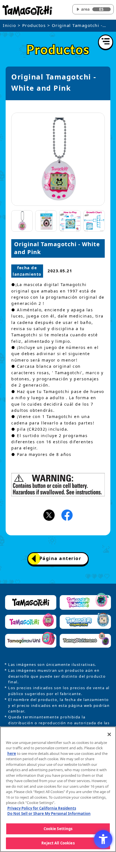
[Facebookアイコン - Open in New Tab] (67, 514)
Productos (34, 25)
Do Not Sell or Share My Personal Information (49, 813)
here (11, 753)
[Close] (109, 734)
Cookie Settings (58, 828)
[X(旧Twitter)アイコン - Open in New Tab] (49, 514)
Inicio (9, 25)
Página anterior (60, 558)
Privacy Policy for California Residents (41, 808)
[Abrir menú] (105, 42)
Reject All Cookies (57, 843)
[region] (58, 789)
